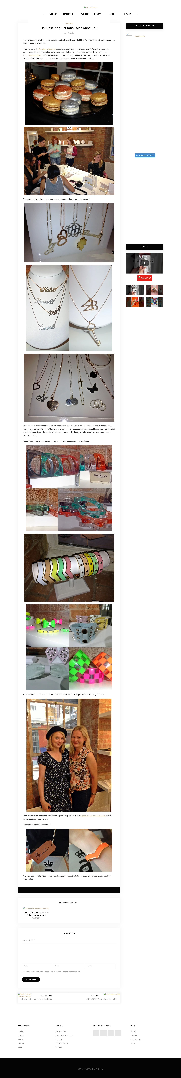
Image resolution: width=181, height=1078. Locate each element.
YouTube (58, 1047)
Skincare (58, 1039)
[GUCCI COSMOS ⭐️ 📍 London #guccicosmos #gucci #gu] (154, 138)
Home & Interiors (61, 1043)
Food (112, 14)
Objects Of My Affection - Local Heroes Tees (101, 999)
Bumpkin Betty (35, 55)
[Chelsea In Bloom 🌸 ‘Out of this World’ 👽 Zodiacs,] (135, 58)
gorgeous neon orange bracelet (93, 815)
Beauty (97, 14)
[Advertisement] (144, 201)
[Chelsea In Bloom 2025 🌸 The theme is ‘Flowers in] (154, 62)
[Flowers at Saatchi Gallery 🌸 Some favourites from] (135, 104)
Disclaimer (134, 1035)
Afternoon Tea (60, 1031)
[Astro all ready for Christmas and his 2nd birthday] (154, 104)
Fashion (85, 14)
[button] (135, 291)
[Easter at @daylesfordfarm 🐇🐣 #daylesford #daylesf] (135, 136)
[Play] (144, 263)
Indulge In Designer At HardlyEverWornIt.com (36, 999)
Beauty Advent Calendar (64, 1035)
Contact (127, 14)
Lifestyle (68, 14)
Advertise (134, 1031)
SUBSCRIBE (146, 278)
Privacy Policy (136, 1039)
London (53, 14)
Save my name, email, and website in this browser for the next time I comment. (52, 972)
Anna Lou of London (47, 49)
